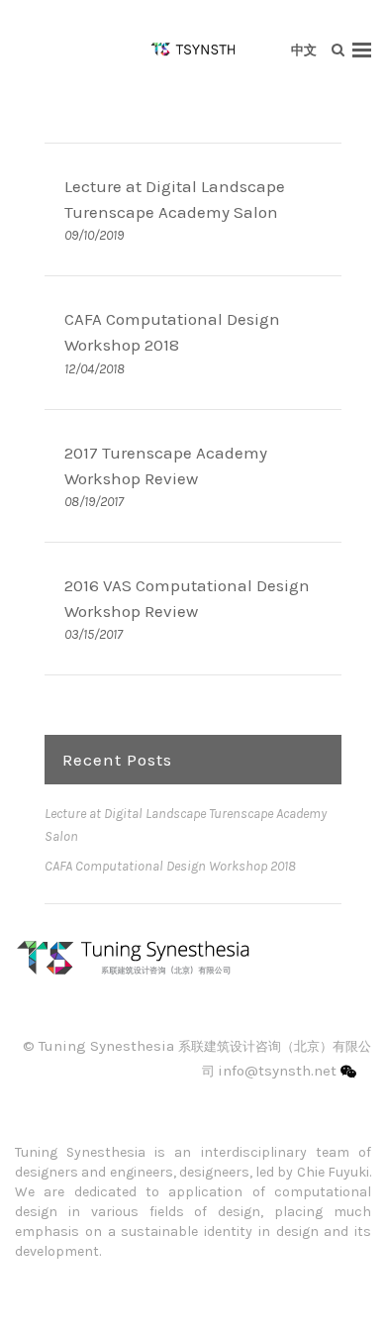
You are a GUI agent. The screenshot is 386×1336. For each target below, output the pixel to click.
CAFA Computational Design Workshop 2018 (170, 866)
